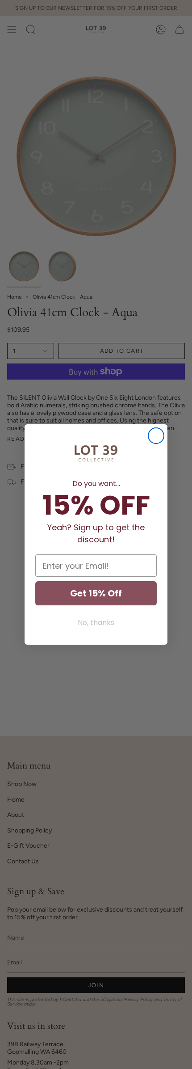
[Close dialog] (156, 436)
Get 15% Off (96, 593)
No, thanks (96, 622)
